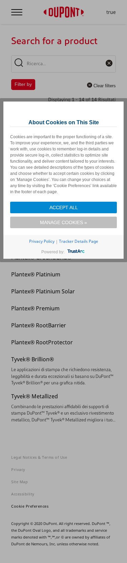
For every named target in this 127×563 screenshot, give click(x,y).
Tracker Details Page (78, 241)
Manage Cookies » (63, 222)
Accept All (63, 207)
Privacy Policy (42, 241)
